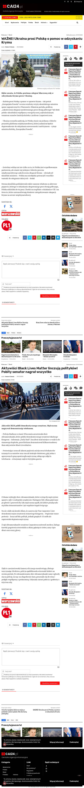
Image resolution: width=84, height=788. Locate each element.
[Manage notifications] (4, 783)
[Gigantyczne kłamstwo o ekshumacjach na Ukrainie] (72, 225)
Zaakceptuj (74, 781)
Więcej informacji (57, 781)
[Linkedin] (44, 238)
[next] (80, 17)
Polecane (4, 35)
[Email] (48, 238)
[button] (77, 22)
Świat (10, 35)
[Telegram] (58, 238)
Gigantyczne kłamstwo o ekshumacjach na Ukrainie (71, 236)
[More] (80, 47)
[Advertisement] (31, 149)
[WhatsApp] (39, 238)
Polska (13, 333)
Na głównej (65, 233)
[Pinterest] (76, 47)
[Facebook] (64, 1)
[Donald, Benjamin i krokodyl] (65, 263)
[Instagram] (68, 1)
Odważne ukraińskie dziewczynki (30, 17)
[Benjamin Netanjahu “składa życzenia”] (65, 254)
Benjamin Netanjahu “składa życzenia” (75, 254)
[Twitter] (71, 1)
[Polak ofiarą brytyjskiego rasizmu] (65, 246)
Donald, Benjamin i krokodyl (70, 356)
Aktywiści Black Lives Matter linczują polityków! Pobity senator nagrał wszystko (15, 324)
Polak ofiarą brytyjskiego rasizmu (75, 246)
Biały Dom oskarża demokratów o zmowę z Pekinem (48, 323)
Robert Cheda (9, 47)
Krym (8, 333)
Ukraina (19, 333)
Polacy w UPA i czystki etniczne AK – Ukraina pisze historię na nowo (75, 273)
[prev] (77, 17)
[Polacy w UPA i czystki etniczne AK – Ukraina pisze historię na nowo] (65, 271)
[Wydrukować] (53, 238)
